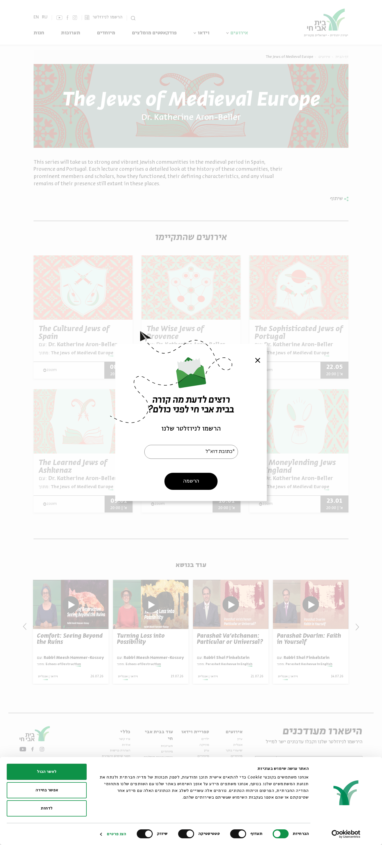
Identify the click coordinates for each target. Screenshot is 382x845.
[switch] (239, 833)
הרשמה (191, 481)
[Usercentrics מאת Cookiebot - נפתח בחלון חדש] (346, 834)
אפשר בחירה (47, 790)
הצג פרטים (116, 834)
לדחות (47, 808)
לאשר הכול (46, 772)
